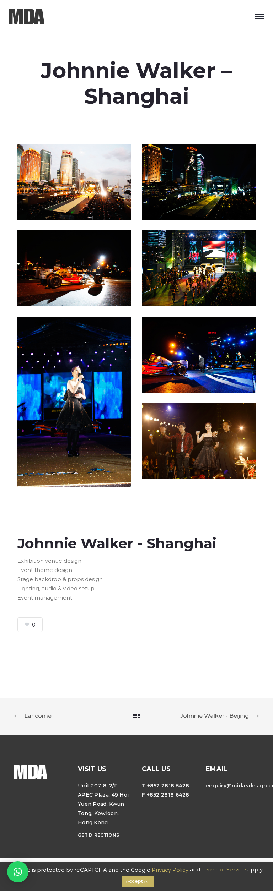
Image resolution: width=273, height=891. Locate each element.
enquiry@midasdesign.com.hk (232, 785)
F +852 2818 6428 (165, 795)
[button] (17, 871)
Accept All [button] (137, 881)
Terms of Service (224, 869)
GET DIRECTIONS (98, 835)
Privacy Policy (170, 870)
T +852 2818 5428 (165, 785)
